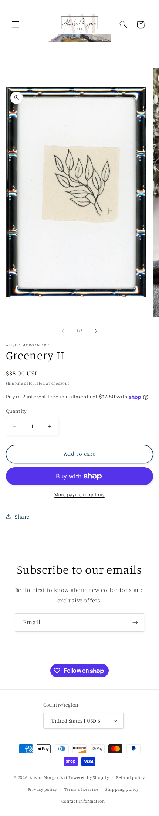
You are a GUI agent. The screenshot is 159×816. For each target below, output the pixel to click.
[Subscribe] (135, 622)
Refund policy (130, 777)
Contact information (83, 801)
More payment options (79, 494)
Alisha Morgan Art (49, 777)
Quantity (16, 411)
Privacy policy (42, 789)
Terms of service (81, 789)
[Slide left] (63, 331)
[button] (15, 24)
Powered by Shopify (88, 777)
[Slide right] (96, 331)
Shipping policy (122, 789)
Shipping (14, 383)
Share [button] (22, 516)
